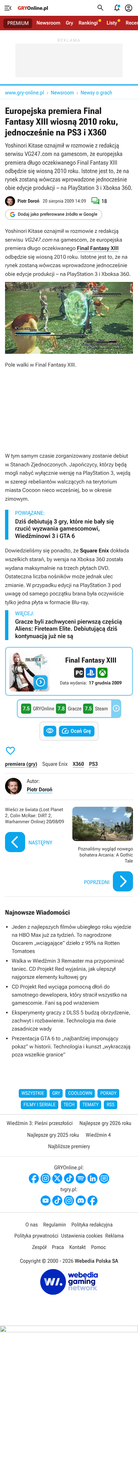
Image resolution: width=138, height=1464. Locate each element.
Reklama (114, 1235)
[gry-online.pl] (33, 8)
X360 (78, 764)
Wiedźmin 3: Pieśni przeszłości (40, 1123)
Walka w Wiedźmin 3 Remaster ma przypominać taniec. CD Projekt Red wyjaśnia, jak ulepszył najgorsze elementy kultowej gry (68, 969)
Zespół (39, 1247)
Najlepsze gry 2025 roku (53, 1135)
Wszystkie (32, 1093)
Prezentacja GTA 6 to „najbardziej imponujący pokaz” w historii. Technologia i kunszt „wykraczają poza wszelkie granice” (71, 1046)
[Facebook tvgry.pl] (92, 1201)
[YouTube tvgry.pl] (46, 1201)
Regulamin (54, 1224)
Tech (69, 1104)
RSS (110, 1104)
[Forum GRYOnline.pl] (104, 1178)
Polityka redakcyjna (92, 1224)
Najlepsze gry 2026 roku (105, 1123)
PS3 (93, 764)
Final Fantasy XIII (98, 248)
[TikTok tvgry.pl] (57, 1201)
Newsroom (48, 23)
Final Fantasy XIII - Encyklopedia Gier (69, 671)
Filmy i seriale (39, 1104)
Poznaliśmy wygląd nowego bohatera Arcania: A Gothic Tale (102, 850)
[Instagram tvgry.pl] (69, 1201)
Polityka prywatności (36, 1235)
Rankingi (88, 23)
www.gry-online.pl (24, 92)
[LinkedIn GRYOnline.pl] (92, 1178)
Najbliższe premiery (69, 1146)
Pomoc (98, 1247)
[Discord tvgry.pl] (81, 1201)
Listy (112, 23)
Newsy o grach (96, 92)
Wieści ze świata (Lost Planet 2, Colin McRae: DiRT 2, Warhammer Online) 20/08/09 (35, 850)
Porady (108, 1093)
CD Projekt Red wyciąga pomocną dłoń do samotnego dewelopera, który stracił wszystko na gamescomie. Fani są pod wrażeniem (69, 995)
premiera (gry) (21, 764)
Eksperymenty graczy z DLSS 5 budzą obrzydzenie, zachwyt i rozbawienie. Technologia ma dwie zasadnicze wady (71, 1020)
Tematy (90, 1104)
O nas (31, 1224)
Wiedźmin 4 (98, 1135)
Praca (58, 1247)
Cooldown (80, 1093)
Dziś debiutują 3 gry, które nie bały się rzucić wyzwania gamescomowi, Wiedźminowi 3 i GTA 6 (64, 529)
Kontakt (77, 1247)
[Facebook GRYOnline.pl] (34, 1178)
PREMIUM (18, 23)
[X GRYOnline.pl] (57, 1178)
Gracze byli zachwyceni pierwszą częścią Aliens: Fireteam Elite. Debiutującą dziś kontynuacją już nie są (68, 629)
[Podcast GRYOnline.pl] (81, 1178)
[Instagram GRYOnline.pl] (46, 1178)
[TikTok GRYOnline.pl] (69, 1178)
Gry (69, 23)
